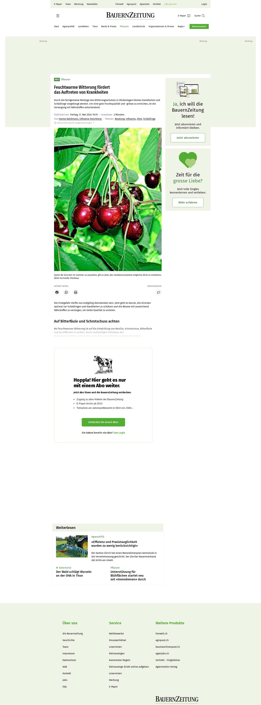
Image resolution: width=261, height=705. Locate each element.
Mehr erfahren (188, 202)
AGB (65, 666)
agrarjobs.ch (162, 653)
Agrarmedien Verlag (166, 666)
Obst (139, 118)
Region (181, 26)
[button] (58, 15)
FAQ (65, 686)
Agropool (131, 4)
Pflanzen (124, 26)
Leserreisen (115, 646)
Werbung (78, 4)
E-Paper (58, 4)
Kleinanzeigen (116, 653)
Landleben (83, 26)
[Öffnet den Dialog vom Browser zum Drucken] (76, 292)
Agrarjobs (145, 4)
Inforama (131, 118)
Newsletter (92, 4)
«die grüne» (170, 4)
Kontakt (67, 673)
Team (68, 4)
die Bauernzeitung (73, 633)
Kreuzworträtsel (117, 640)
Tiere (95, 26)
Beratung (120, 118)
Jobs (65, 680)
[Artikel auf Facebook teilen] (57, 292)
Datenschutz (69, 660)
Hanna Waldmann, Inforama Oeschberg (80, 118)
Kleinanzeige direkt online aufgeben (129, 666)
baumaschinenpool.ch (168, 646)
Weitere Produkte (170, 623)
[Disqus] (108, 482)
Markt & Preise (108, 26)
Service (115, 623)
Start (56, 26)
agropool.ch (162, 640)
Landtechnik (138, 26)
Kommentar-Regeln (119, 660)
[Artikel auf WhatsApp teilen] (66, 292)
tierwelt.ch (161, 633)
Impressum (69, 653)
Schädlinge (149, 118)
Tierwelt (119, 4)
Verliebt (157, 4)
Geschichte (69, 640)
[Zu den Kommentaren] (159, 292)
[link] (125, 544)
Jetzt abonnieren (188, 137)
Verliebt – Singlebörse (168, 660)
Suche (197, 15)
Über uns (70, 623)
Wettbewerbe (116, 633)
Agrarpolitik (68, 26)
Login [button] (204, 4)
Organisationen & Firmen (161, 26)
